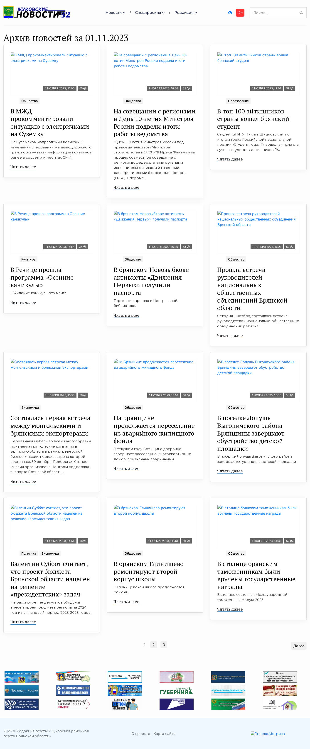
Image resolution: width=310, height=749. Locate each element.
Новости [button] (114, 12)
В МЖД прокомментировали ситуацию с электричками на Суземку (49, 122)
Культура (28, 259)
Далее (298, 646)
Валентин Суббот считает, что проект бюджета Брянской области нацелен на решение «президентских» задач (50, 578)
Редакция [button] (184, 12)
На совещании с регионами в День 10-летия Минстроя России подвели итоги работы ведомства (154, 122)
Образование (238, 101)
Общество (29, 101)
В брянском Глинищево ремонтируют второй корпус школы (149, 571)
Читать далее (23, 166)
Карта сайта (164, 733)
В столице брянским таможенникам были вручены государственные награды (256, 575)
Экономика (30, 407)
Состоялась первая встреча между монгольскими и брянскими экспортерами (50, 425)
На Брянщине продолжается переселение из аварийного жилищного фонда (154, 429)
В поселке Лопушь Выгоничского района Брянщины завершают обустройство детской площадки (250, 432)
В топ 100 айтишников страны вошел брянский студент (253, 118)
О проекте (140, 733)
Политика (28, 553)
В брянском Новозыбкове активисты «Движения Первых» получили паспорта (151, 281)
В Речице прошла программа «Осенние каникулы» (42, 277)
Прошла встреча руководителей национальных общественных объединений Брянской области (252, 288)
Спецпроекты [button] (148, 12)
